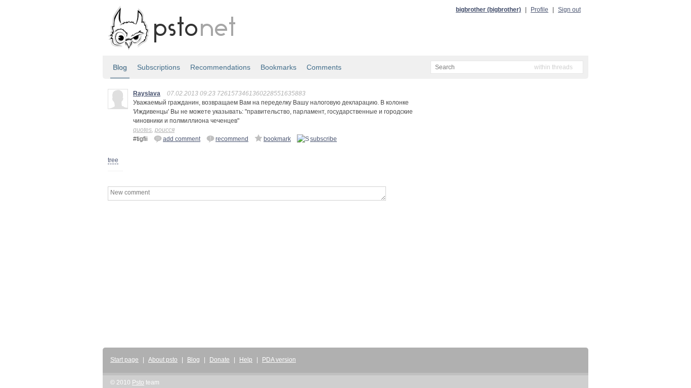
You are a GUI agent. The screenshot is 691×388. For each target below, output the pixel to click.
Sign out (569, 9)
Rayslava (146, 93)
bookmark (277, 138)
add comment (181, 138)
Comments (324, 67)
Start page (124, 359)
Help (245, 359)
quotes (142, 129)
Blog (120, 67)
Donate (219, 359)
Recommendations (220, 67)
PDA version (279, 359)
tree (113, 160)
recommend (231, 138)
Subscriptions (158, 67)
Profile (539, 9)
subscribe (323, 138)
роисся (165, 129)
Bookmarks (278, 67)
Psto (138, 382)
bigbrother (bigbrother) (488, 9)
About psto (163, 359)
